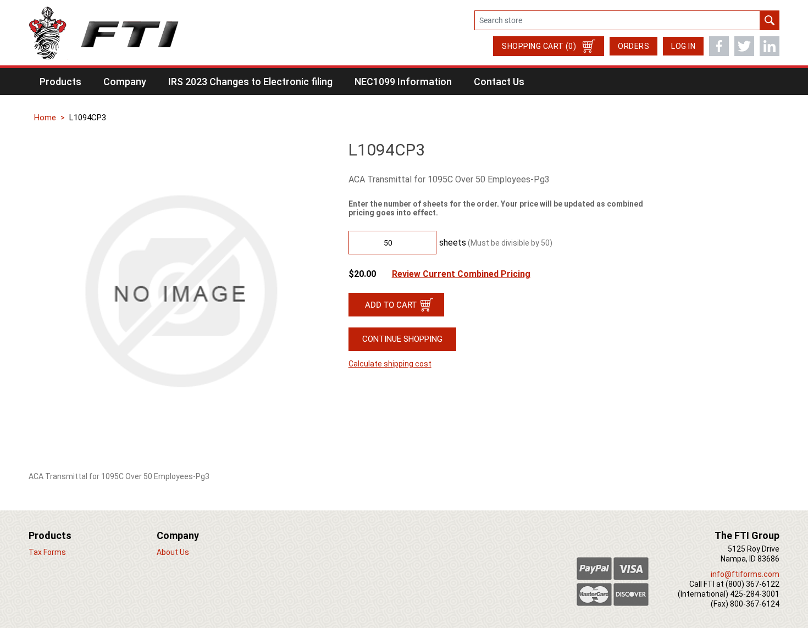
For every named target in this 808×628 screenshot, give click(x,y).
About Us (173, 552)
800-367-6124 (754, 603)
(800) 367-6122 (752, 584)
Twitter (744, 46)
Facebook (719, 46)
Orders (633, 46)
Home (45, 118)
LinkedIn (769, 46)
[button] (60, 81)
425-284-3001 (754, 594)
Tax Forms (47, 552)
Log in (683, 46)
